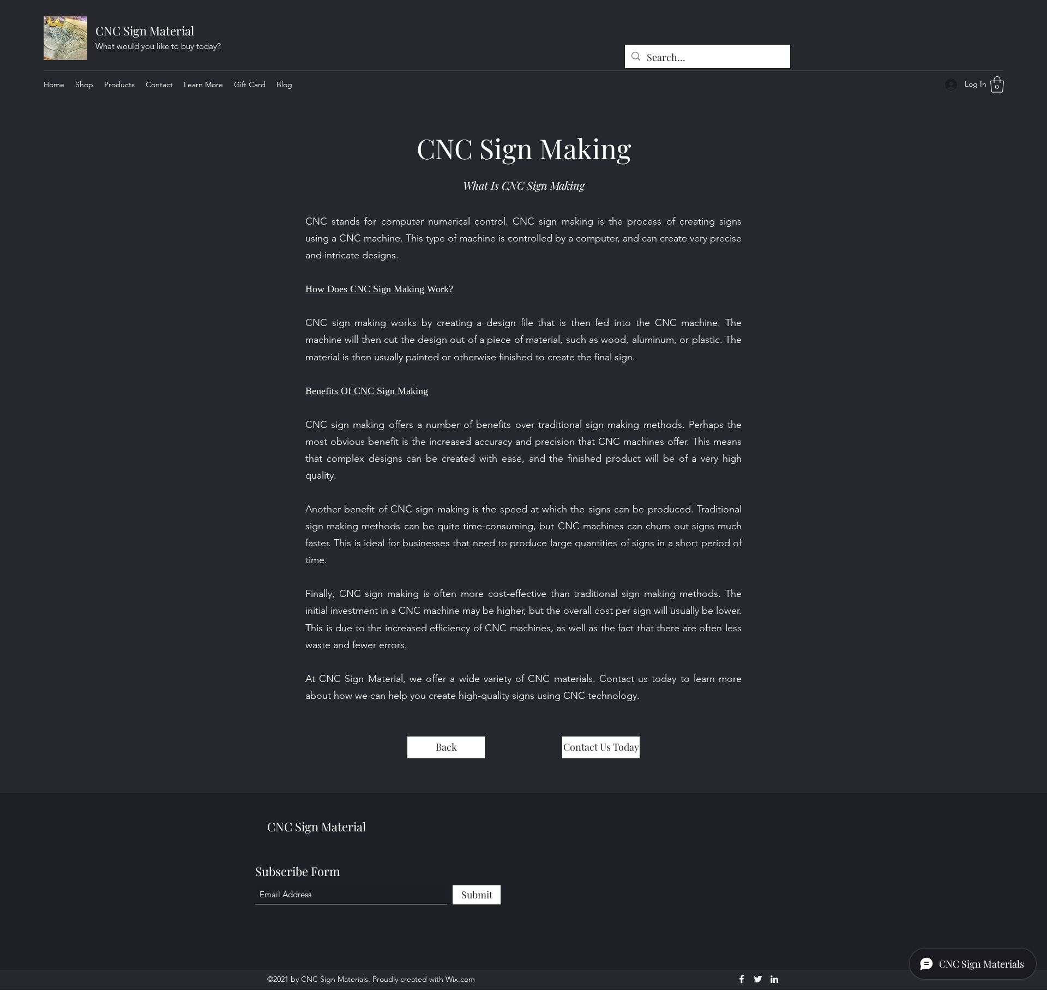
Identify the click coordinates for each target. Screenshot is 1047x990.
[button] (203, 84)
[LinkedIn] (774, 979)
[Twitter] (758, 979)
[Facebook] (741, 979)
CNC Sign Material (144, 30)
